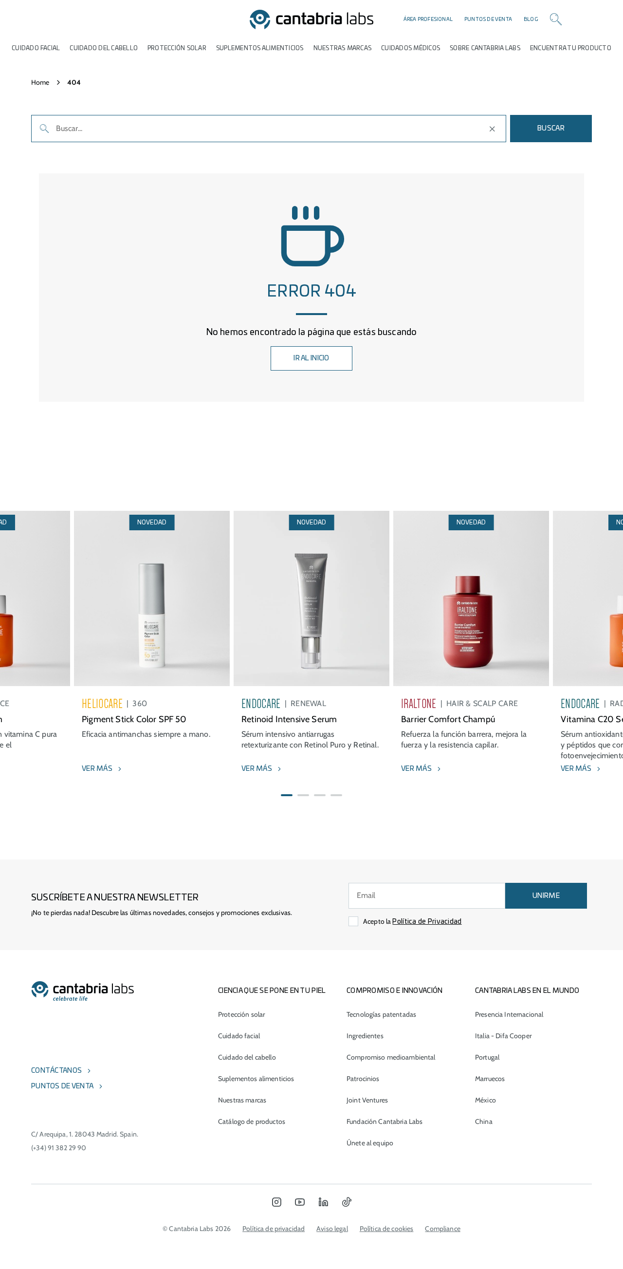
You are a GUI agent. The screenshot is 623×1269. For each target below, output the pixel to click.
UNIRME (546, 896)
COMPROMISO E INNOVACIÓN (394, 991)
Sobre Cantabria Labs (485, 48)
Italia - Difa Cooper (503, 1035)
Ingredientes (365, 1035)
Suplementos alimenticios (260, 48)
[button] (287, 795)
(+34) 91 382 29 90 (59, 1147)
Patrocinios (363, 1078)
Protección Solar (176, 48)
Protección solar (241, 1014)
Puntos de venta (488, 19)
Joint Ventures (367, 1100)
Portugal (487, 1057)
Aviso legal (332, 1228)
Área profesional (428, 19)
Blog (531, 19)
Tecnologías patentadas (381, 1014)
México (485, 1100)
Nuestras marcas (342, 48)
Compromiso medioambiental (391, 1057)
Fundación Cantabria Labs (384, 1121)
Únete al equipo (370, 1142)
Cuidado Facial (36, 48)
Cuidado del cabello (104, 48)
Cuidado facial (239, 1035)
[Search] (556, 19)
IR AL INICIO (311, 358)
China (484, 1121)
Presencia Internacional (509, 1014)
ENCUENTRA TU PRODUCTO (570, 48)
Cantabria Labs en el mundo (527, 991)
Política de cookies (387, 1228)
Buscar (551, 128)
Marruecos (490, 1078)
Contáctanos (56, 1070)
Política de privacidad (273, 1228)
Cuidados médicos (410, 48)
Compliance (442, 1228)
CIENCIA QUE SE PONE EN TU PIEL (272, 991)
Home (40, 82)
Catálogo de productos (251, 1121)
